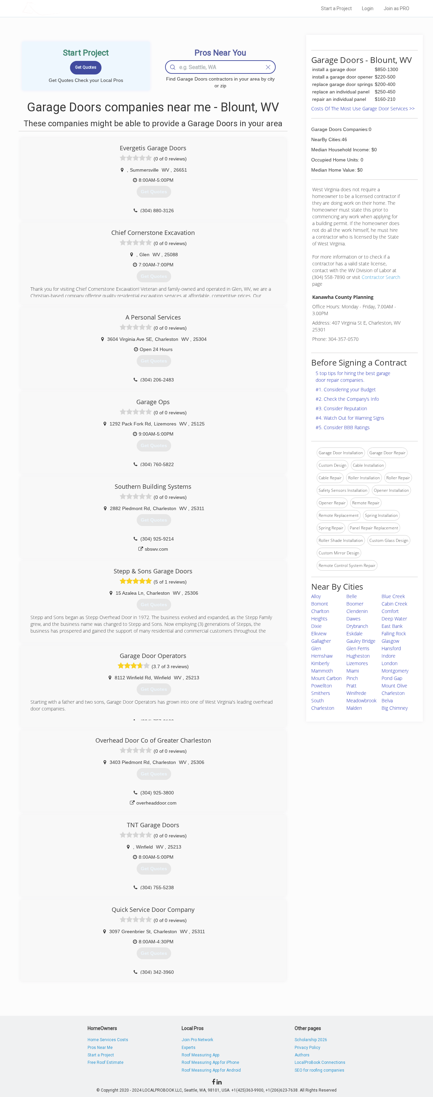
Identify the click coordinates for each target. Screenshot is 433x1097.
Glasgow (390, 641)
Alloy (316, 596)
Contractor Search (381, 277)
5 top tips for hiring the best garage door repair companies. (353, 376)
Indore (388, 656)
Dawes (353, 618)
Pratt (351, 685)
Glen (316, 648)
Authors (302, 1055)
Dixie (316, 626)
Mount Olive (394, 685)
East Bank (392, 626)
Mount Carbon (326, 678)
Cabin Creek (394, 603)
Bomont (319, 603)
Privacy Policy (307, 1047)
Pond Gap (392, 678)
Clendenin (357, 611)
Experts (189, 1047)
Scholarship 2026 (311, 1039)
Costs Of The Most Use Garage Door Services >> (363, 108)
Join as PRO (396, 8)
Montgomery (395, 670)
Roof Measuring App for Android (211, 1070)
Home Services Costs (108, 1039)
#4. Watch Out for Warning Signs (350, 418)
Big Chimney (395, 708)
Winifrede (356, 693)
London (389, 663)
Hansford (391, 648)
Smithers (320, 693)
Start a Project (336, 8)
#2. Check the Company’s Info (347, 399)
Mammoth (322, 670)
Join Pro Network (197, 1039)
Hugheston (358, 656)
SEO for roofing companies (319, 1070)
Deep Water (394, 618)
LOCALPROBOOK (61, 8)
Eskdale (354, 633)
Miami (352, 670)
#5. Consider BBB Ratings (343, 427)
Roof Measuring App (200, 1055)
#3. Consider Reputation (341, 408)
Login (367, 8)
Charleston (393, 693)
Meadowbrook (361, 700)
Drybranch (357, 626)
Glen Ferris (357, 648)
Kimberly (320, 663)
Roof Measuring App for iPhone (210, 1062)
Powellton (321, 685)
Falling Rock (394, 633)
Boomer (354, 603)
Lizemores (357, 663)
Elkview (318, 633)
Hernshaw (322, 656)
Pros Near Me (100, 1047)
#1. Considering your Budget (346, 389)
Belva (387, 700)
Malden (354, 708)
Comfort (390, 611)
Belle (351, 596)
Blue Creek (393, 596)
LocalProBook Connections (320, 1062)
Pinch (352, 678)
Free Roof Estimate (105, 1062)
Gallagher (321, 641)
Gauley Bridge (360, 641)
